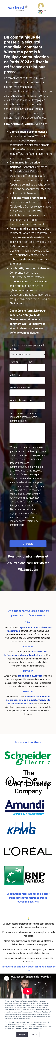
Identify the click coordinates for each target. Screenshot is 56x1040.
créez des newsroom (30, 675)
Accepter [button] (22, 1034)
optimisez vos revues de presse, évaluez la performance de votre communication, (28, 700)
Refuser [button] (34, 1034)
